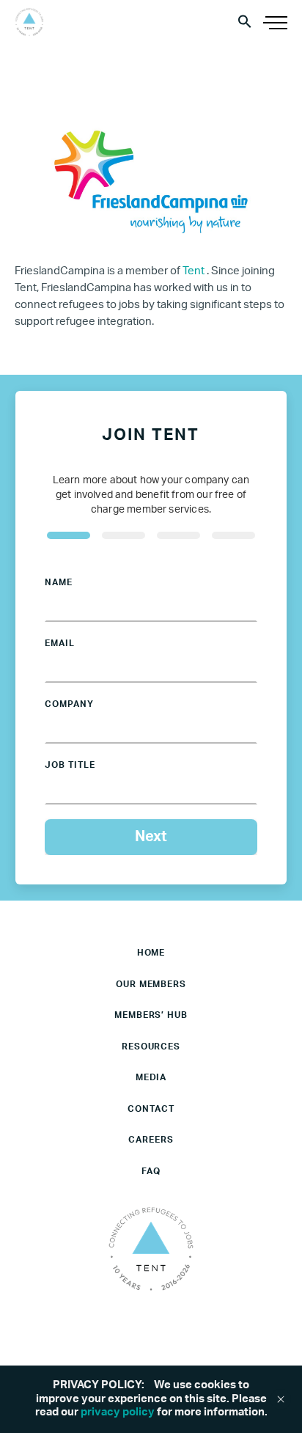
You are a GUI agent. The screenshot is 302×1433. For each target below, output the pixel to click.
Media (151, 1077)
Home (151, 952)
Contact (151, 1108)
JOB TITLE (70, 765)
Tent (195, 270)
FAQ (151, 1171)
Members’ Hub (151, 1015)
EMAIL (60, 643)
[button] (244, 20)
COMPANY (69, 704)
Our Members (151, 984)
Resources (151, 1046)
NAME (59, 582)
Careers (151, 1139)
